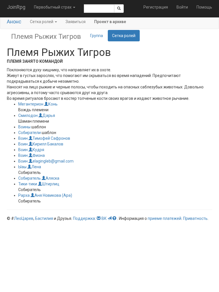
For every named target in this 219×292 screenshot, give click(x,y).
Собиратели (29, 132)
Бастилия (44, 218)
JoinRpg (16, 7)
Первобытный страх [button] (53, 7)
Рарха (24, 195)
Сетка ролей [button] (42, 21)
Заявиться (76, 21)
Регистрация (155, 7)
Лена (36, 167)
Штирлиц (50, 184)
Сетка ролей (123, 35)
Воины (24, 127)
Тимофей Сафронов (51, 138)
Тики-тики (27, 184)
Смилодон (28, 115)
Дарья (48, 115)
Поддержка (84, 218)
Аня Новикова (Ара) (53, 195)
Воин (23, 138)
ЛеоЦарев (23, 218)
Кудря (38, 149)
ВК (104, 218)
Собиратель (29, 178)
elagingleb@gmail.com (53, 161)
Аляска (52, 178)
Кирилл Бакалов (48, 144)
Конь (53, 104)
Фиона (39, 155)
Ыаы (22, 167)
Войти (182, 7)
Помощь (204, 7)
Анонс (14, 22)
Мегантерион (30, 104)
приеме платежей (164, 218)
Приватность (195, 218)
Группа (96, 35)
